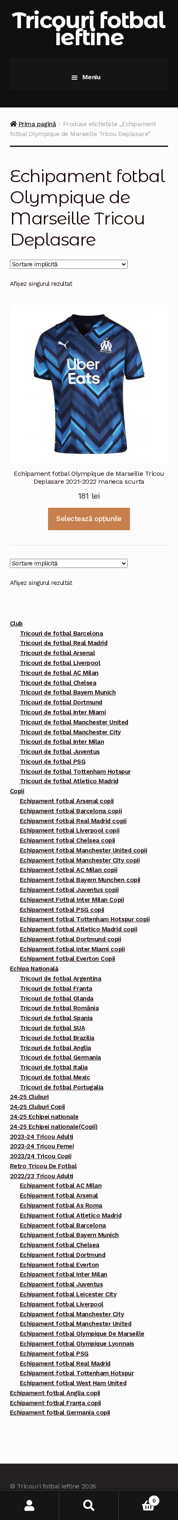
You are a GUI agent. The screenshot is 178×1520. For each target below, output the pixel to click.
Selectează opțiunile (89, 518)
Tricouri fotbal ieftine (88, 28)
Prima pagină (37, 124)
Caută (88, 1505)
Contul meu (29, 1505)
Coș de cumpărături (137, 1498)
